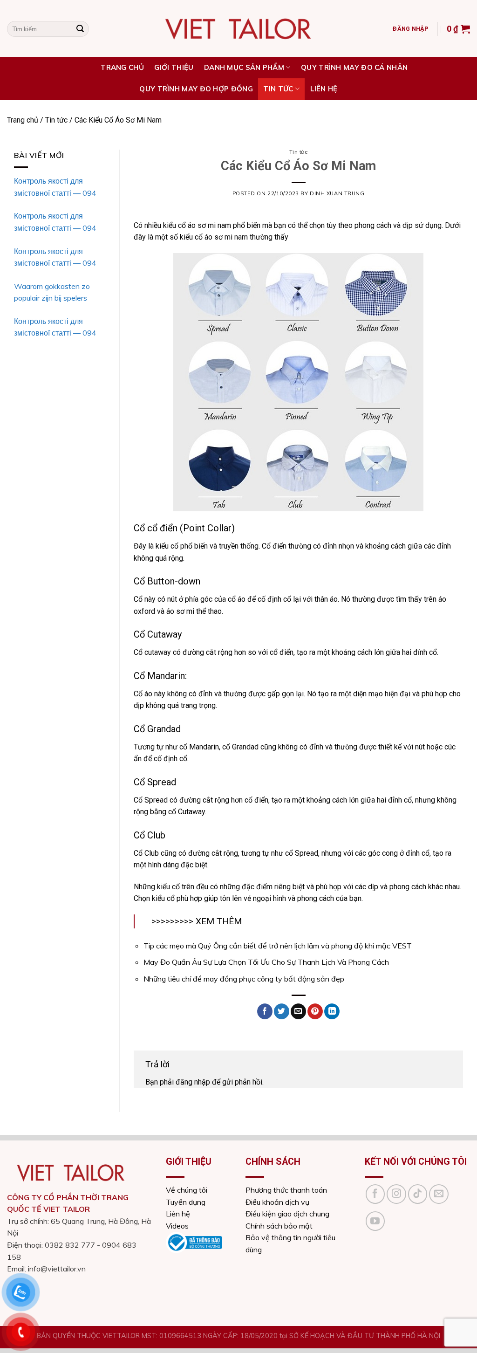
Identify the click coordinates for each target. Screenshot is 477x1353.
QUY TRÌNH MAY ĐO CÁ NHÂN (354, 67)
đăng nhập (193, 1082)
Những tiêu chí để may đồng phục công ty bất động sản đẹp (243, 978)
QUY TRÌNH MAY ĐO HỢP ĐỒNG (196, 88)
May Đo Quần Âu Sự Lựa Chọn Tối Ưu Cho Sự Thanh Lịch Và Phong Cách (266, 962)
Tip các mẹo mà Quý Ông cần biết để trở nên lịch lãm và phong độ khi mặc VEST (277, 945)
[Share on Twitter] (281, 1011)
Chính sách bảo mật (279, 1225)
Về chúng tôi (186, 1190)
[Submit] (81, 29)
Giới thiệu (173, 67)
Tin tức (278, 88)
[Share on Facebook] (265, 1011)
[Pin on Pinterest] (315, 1011)
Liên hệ (324, 88)
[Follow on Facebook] (375, 1194)
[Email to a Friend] (298, 1011)
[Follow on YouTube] (375, 1221)
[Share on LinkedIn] (332, 1011)
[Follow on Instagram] (396, 1194)
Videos (177, 1225)
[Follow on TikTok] (418, 1194)
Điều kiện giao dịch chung (287, 1213)
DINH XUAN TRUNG (337, 193)
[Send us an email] (439, 1194)
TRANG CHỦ (122, 67)
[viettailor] (238, 28)
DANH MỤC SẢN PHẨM (244, 67)
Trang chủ (22, 120)
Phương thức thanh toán (286, 1190)
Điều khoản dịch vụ (277, 1202)
